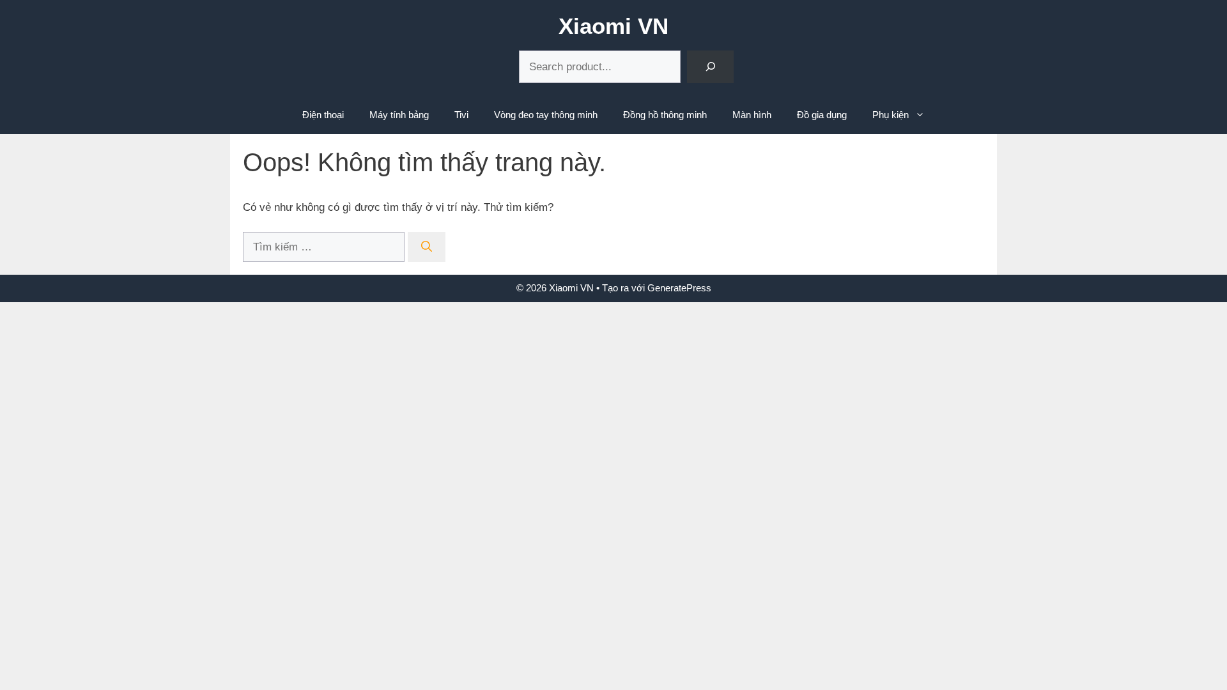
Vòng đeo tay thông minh (546, 114)
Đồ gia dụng (822, 114)
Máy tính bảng (399, 114)
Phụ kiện (890, 114)
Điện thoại (323, 114)
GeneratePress (679, 287)
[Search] (710, 66)
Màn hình (751, 114)
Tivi (461, 114)
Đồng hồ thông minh (665, 114)
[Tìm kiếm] (426, 247)
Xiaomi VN (613, 25)
